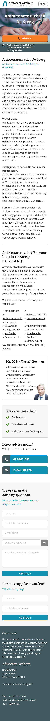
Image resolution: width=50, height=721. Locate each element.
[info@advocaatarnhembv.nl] (25, 470)
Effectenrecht (34, 341)
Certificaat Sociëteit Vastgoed (18, 684)
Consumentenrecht (36, 315)
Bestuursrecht (12, 337)
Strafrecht (10, 334)
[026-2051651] (25, 38)
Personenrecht (35, 330)
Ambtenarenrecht (12, 319)
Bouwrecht (11, 326)
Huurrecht (10, 322)
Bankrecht (32, 337)
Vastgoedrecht (13, 330)
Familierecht (34, 334)
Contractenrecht (36, 319)
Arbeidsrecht (12, 311)
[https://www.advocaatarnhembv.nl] (18, 4)
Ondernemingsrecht (36, 326)
